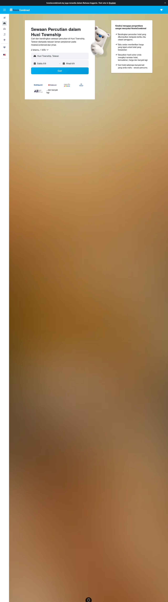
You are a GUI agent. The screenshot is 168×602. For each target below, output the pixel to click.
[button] (165, 3)
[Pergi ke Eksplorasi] (4, 39)
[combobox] (40, 50)
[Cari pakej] (4, 34)
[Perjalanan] (4, 47)
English (112, 3)
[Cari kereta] (4, 28)
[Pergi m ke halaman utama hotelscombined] (19, 10)
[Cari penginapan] (4, 23)
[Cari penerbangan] (4, 17)
